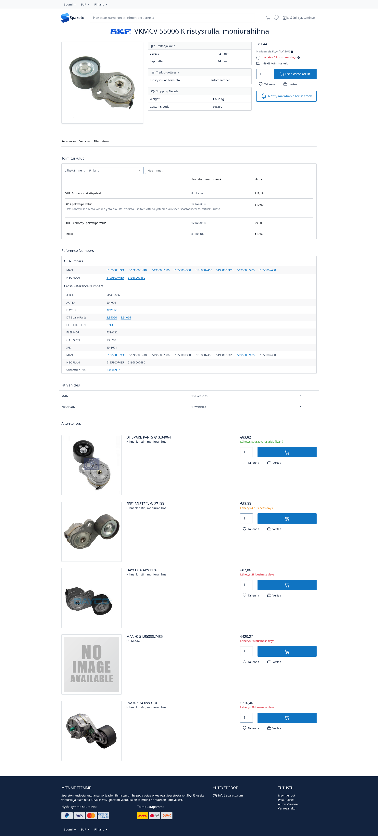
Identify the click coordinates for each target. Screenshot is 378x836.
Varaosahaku (287, 808)
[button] (69, 4)
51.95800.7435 (116, 270)
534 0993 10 (114, 370)
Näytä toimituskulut (276, 63)
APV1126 (112, 310)
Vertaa (293, 84)
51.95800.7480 (138, 270)
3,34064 (112, 317)
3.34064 (126, 317)
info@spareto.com (230, 795)
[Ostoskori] (268, 18)
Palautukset (286, 800)
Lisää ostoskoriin (297, 74)
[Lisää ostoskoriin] (287, 452)
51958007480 (267, 270)
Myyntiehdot (286, 795)
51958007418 (203, 270)
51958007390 (182, 270)
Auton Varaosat (288, 804)
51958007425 (224, 270)
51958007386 (161, 270)
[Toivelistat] (276, 18)
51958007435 (246, 270)
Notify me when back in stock (290, 96)
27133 (110, 325)
